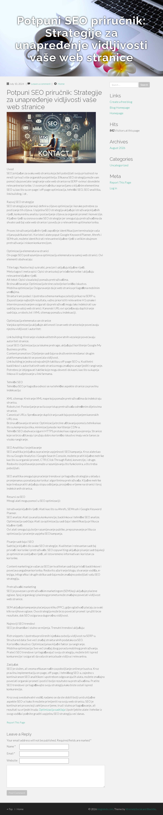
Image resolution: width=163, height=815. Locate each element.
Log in (113, 188)
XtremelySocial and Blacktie (141, 809)
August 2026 (117, 148)
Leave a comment (41, 83)
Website (12, 760)
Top (10, 809)
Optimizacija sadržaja (52, 709)
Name (11, 746)
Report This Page (16, 722)
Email (11, 753)
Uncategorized (119, 165)
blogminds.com (105, 809)
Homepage (116, 113)
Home (61, 83)
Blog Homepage (120, 107)
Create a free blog (121, 102)
